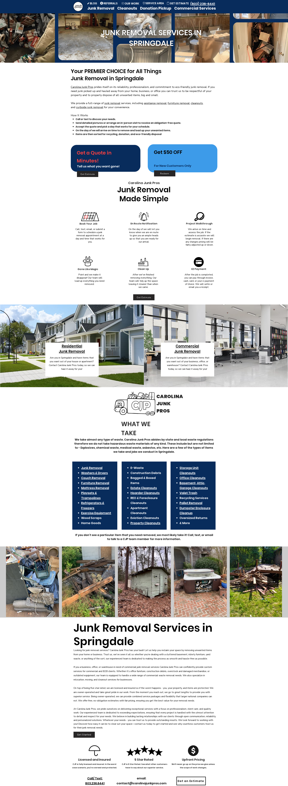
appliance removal (155, 103)
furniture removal (179, 103)
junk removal (112, 103)
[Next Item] (273, 581)
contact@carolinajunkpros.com (141, 783)
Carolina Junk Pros (82, 87)
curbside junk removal (89, 107)
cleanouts (197, 103)
